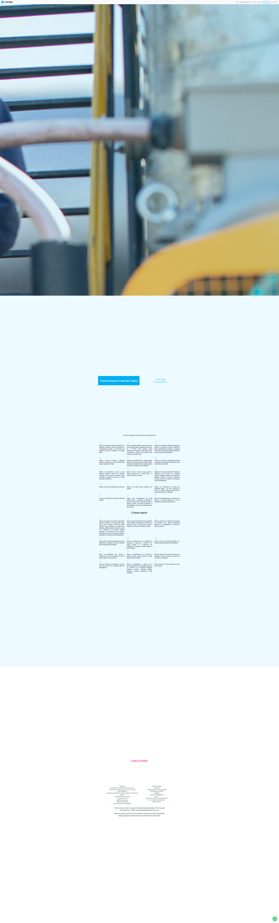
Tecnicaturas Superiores (245, 2)
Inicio (237, 2)
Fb (272, 2)
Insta (274, 2)
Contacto (260, 2)
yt (276, 2)
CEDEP (8, 2)
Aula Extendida (266, 2)
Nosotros (254, 2)
